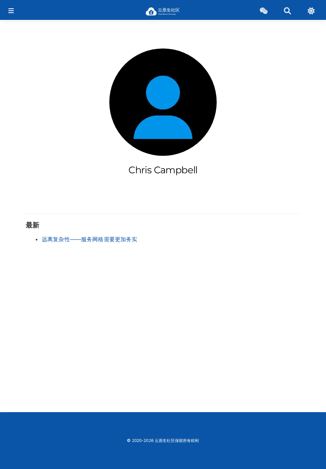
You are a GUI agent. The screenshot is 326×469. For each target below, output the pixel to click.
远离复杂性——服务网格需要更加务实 (89, 239)
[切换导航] (11, 11)
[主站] (263, 11)
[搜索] (287, 11)
